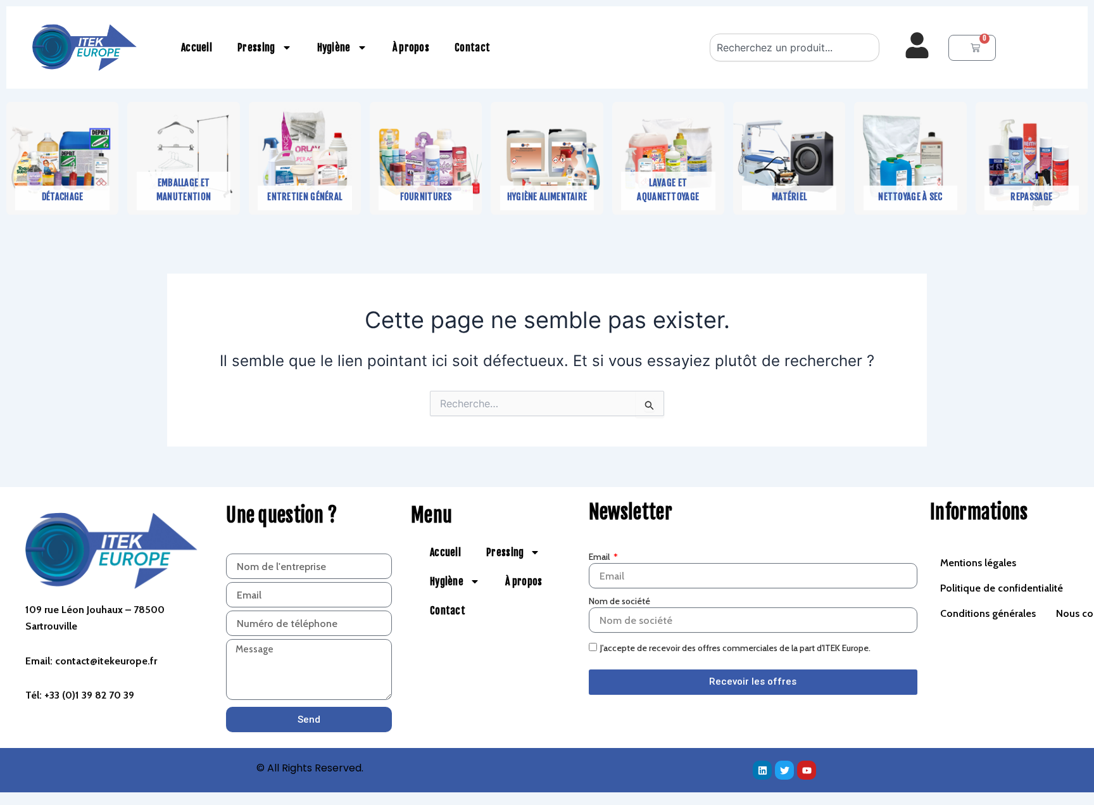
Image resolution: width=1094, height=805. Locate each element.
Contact (472, 47)
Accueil (196, 47)
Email (600, 556)
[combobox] (794, 47)
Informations (979, 512)
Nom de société (619, 601)
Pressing (256, 47)
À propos (411, 47)
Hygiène (334, 47)
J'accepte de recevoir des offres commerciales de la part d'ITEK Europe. (735, 648)
